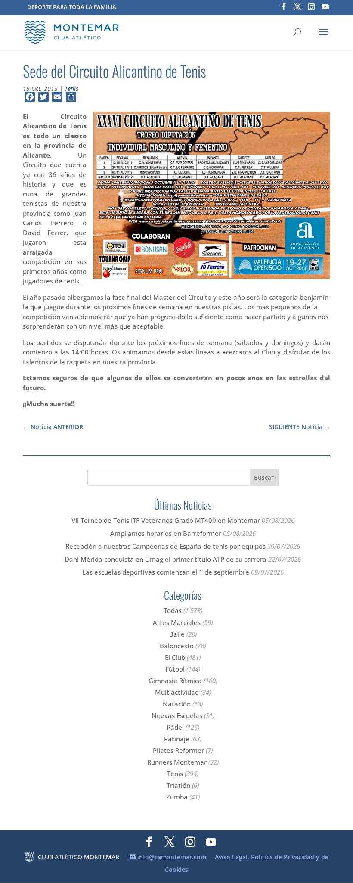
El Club (175, 657)
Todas (173, 610)
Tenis (71, 88)
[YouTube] (325, 9)
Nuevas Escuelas (177, 715)
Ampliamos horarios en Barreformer (165, 533)
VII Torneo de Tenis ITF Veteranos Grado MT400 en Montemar (165, 520)
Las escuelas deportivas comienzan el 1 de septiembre (165, 572)
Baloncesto (177, 645)
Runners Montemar (177, 762)
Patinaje (176, 738)
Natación (177, 704)
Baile (177, 634)
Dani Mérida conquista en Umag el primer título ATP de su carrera (165, 559)
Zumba (177, 797)
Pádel (175, 727)
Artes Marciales (177, 622)
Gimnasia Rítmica (175, 680)
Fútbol (175, 669)
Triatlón (178, 785)
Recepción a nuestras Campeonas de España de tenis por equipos (165, 546)
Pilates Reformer (178, 750)
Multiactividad (177, 692)
